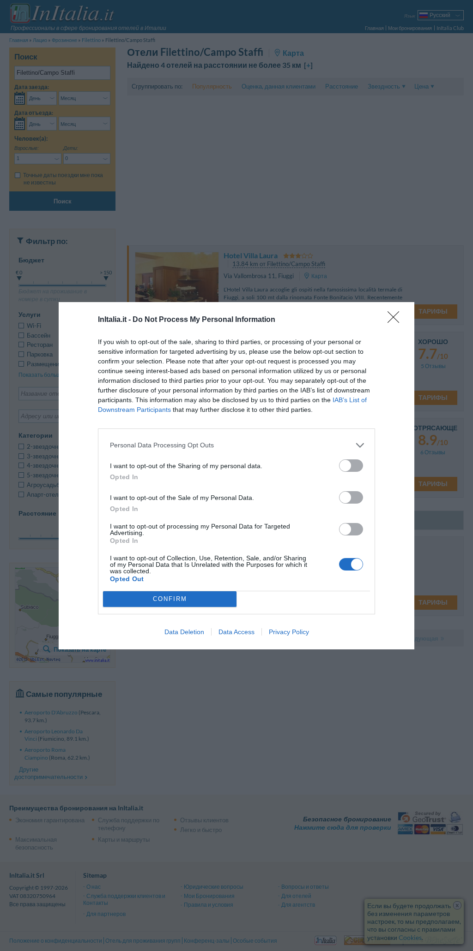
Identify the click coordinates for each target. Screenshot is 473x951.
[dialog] (236, 475)
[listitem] (236, 445)
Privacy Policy (289, 632)
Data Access (236, 632)
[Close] (396, 320)
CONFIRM (170, 598)
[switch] (351, 465)
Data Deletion (184, 632)
